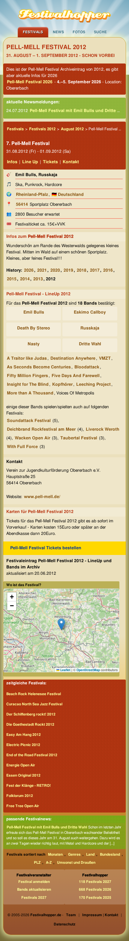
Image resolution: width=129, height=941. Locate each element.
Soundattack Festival (29, 421)
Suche (100, 32)
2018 (81, 270)
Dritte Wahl (90, 344)
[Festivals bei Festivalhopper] (64, 13)
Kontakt (71, 162)
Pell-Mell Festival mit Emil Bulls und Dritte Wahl (78, 111)
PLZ (37, 862)
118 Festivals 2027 (95, 881)
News (58, 32)
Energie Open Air (20, 765)
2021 (42, 270)
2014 (25, 279)
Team (71, 915)
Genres (74, 854)
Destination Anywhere (72, 358)
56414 (22, 204)
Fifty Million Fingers (27, 376)
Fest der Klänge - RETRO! (28, 785)
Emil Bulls (33, 312)
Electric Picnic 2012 (23, 745)
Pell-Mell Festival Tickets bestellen (45, 548)
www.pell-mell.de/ (42, 497)
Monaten (55, 854)
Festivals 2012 (42, 129)
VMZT (105, 358)
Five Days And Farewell (76, 376)
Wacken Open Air (32, 438)
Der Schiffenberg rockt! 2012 (31, 714)
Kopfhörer (62, 384)
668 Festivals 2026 (95, 889)
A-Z (49, 862)
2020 (55, 270)
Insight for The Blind (28, 384)
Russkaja (89, 328)
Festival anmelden (34, 881)
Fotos (79, 32)
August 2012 (72, 129)
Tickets (50, 162)
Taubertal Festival (78, 438)
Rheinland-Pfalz (32, 195)
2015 (11, 279)
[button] (61, 624)
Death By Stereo (33, 328)
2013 (38, 279)
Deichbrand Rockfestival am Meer (41, 429)
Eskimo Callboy (90, 312)
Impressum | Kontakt (100, 915)
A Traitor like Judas (27, 358)
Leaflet (64, 670)
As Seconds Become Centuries (39, 367)
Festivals (33, 32)
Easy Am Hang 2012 (23, 734)
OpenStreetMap (88, 670)
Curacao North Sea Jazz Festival (34, 704)
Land (90, 854)
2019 (68, 270)
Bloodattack (86, 367)
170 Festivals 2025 (95, 897)
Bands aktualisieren (34, 889)
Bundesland (110, 854)
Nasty (34, 344)
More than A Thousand (30, 393)
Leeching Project (93, 384)
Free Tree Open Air (22, 806)
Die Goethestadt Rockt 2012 (30, 724)
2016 (108, 270)
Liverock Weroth (102, 429)
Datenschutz (64, 924)
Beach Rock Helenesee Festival (33, 694)
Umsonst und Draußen (76, 862)
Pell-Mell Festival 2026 (29, 82)
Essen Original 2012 (23, 775)
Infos (12, 162)
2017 (95, 270)
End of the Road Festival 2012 (31, 755)
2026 (29, 270)
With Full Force (22, 447)
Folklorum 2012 (19, 796)
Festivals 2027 (33, 897)
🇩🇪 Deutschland (68, 195)
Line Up (30, 162)
